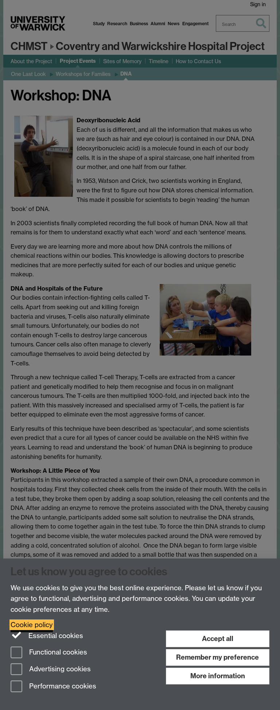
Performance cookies (61, 686)
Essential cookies (55, 636)
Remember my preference (217, 657)
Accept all (217, 638)
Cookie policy (32, 625)
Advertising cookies (59, 669)
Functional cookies (57, 652)
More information (217, 676)
